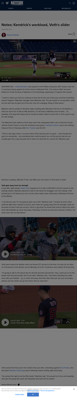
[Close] (74, 389)
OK (33, 394)
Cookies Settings (19, 394)
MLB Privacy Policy (33, 390)
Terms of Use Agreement (47, 390)
